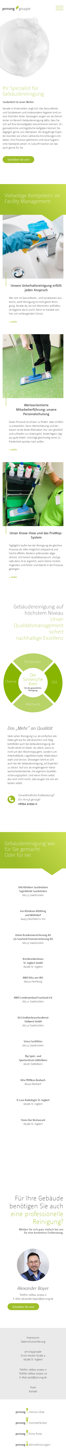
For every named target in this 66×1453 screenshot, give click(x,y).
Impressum (33, 1337)
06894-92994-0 (38, 1294)
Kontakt (33, 1391)
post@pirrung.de (37, 1377)
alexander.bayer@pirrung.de (37, 1298)
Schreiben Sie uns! (18, 159)
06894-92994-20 (37, 1373)
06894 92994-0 (27, 803)
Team (33, 1387)
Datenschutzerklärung (33, 1341)
